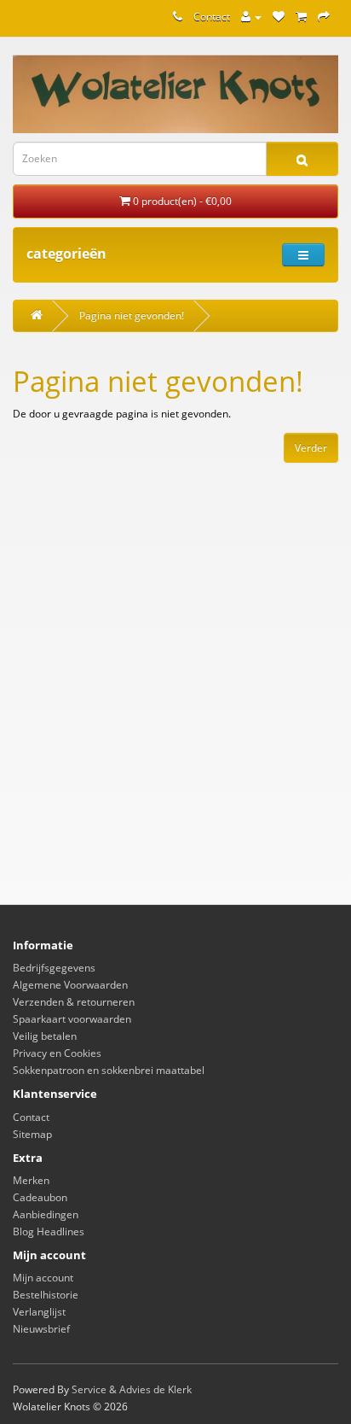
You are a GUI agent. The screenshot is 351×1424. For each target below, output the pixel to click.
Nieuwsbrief (41, 1329)
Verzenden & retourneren (74, 1002)
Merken (31, 1180)
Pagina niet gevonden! (131, 315)
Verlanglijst (39, 1311)
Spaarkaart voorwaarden (72, 1019)
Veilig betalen (45, 1036)
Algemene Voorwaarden (70, 985)
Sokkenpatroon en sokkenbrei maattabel (108, 1070)
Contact (211, 16)
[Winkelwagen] (301, 16)
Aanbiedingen (45, 1214)
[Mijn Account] (251, 16)
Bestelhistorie (45, 1294)
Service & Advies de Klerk (132, 1389)
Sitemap (32, 1134)
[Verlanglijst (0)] (279, 16)
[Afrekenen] (324, 16)
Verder (311, 448)
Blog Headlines (48, 1231)
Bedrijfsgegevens (54, 967)
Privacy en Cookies (57, 1053)
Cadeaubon (40, 1197)
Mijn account (43, 1277)
